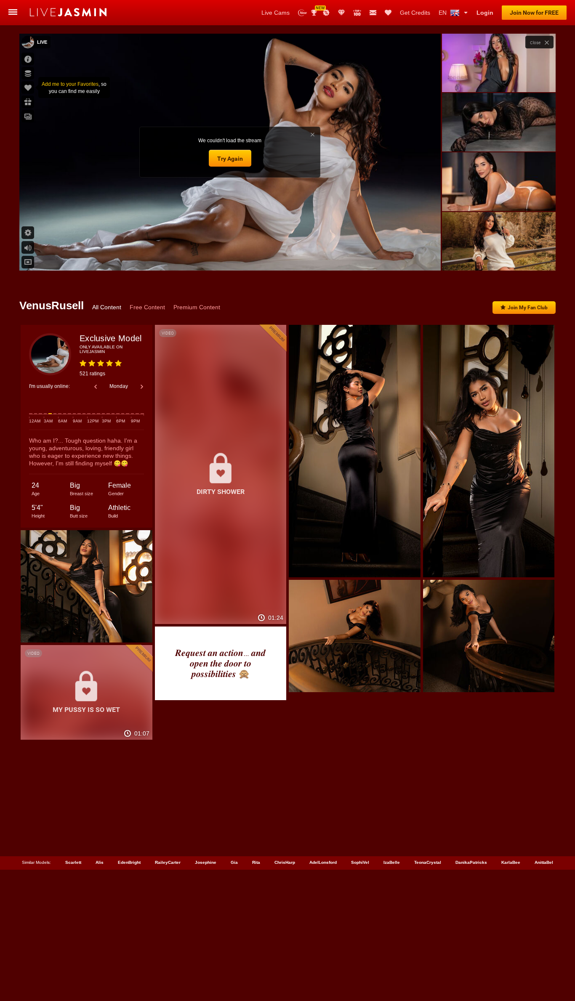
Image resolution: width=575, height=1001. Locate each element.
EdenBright (129, 862)
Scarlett (73, 862)
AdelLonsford (323, 862)
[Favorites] (388, 12)
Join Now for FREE (534, 12)
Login (485, 12)
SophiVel (360, 862)
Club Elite (341, 12)
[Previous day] (95, 387)
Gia (234, 862)
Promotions (326, 12)
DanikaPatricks (471, 862)
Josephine (205, 862)
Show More (498, 256)
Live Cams (275, 12)
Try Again (230, 158)
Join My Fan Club (528, 308)
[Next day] (142, 387)
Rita (256, 862)
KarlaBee (510, 862)
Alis (100, 862)
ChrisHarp (284, 862)
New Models (302, 12)
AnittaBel (544, 862)
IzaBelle (391, 862)
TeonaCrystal (427, 862)
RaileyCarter (168, 862)
